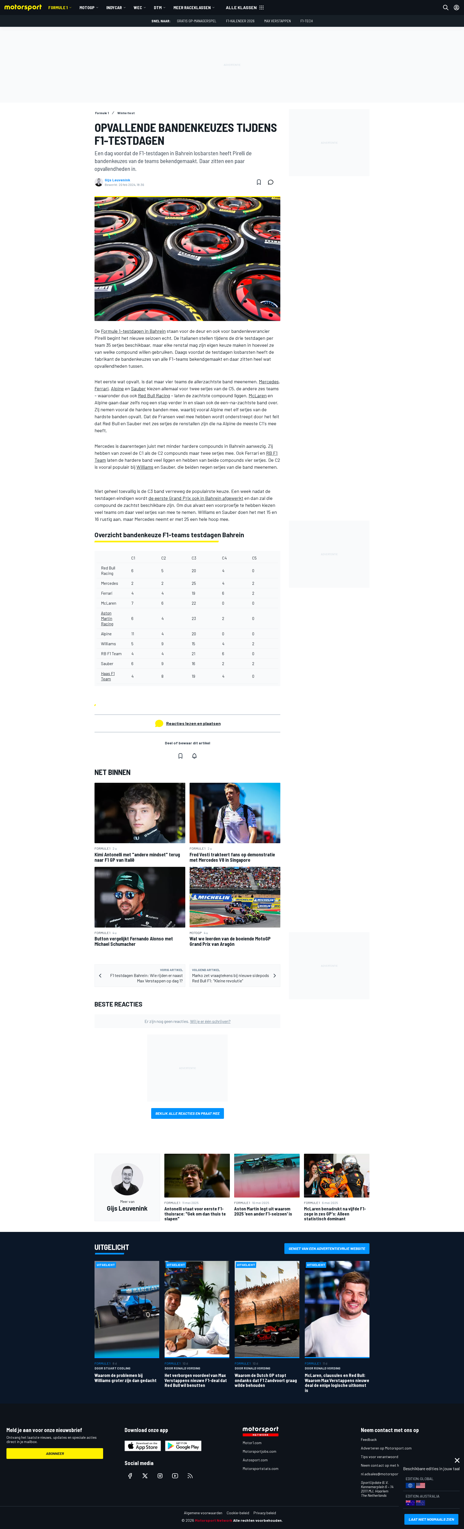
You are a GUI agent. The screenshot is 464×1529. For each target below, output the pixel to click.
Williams (144, 467)
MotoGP (87, 7)
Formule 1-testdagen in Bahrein (133, 331)
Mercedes (269, 381)
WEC (138, 7)
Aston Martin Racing (107, 618)
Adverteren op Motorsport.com (386, 1448)
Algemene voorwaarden (203, 1512)
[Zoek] (445, 7)
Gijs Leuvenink (117, 180)
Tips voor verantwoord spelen (385, 1456)
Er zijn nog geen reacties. (187, 1021)
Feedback (369, 1439)
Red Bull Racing (154, 395)
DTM (158, 7)
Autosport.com (255, 1460)
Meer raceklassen (192, 7)
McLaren (258, 395)
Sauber (138, 388)
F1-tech (306, 21)
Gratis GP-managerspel (196, 21)
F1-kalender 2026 (240, 21)
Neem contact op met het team (386, 1465)
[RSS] (190, 1475)
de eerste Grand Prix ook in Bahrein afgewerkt (195, 498)
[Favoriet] (258, 182)
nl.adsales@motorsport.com (384, 1474)
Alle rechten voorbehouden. (258, 1520)
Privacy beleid (264, 1512)
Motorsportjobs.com (259, 1451)
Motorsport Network (213, 1520)
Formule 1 (58, 7)
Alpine (117, 388)
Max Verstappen (277, 21)
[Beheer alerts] (194, 756)
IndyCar (114, 7)
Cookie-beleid (238, 1512)
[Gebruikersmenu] (456, 7)
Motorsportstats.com (260, 1468)
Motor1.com (252, 1442)
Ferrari (101, 388)
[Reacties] (272, 182)
